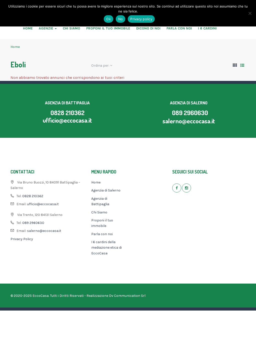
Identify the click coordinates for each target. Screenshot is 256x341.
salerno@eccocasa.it (188, 121)
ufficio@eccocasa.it (67, 120)
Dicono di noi (148, 28)
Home (28, 28)
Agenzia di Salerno (105, 190)
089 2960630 (190, 113)
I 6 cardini (207, 28)
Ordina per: (100, 65)
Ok (108, 19)
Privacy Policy (21, 239)
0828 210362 (67, 113)
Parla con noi (179, 28)
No (120, 19)
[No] (249, 13)
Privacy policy (141, 19)
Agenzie (46, 28)
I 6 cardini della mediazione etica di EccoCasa (106, 247)
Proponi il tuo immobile (108, 28)
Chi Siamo (71, 28)
